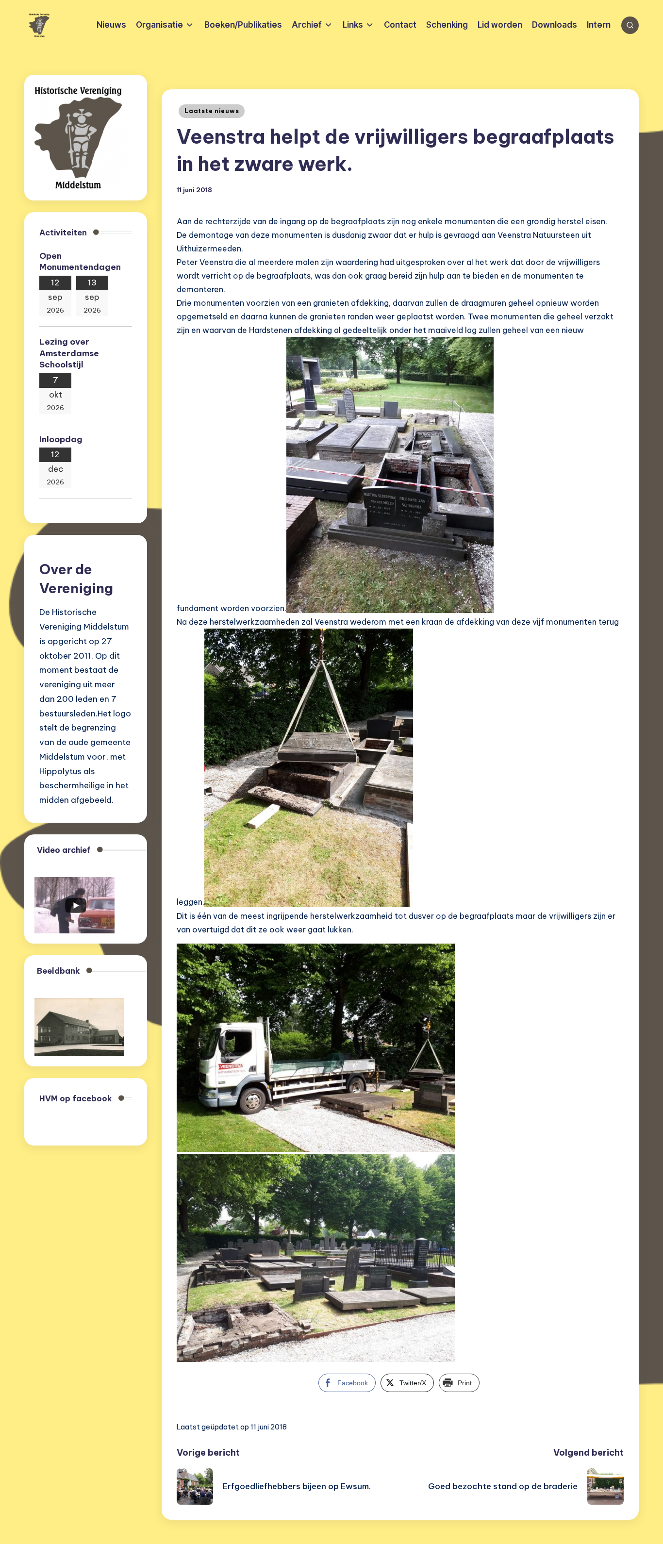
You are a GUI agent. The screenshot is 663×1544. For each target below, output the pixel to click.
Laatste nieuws (211, 111)
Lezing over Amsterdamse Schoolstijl (69, 353)
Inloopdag (61, 439)
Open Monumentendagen (80, 261)
